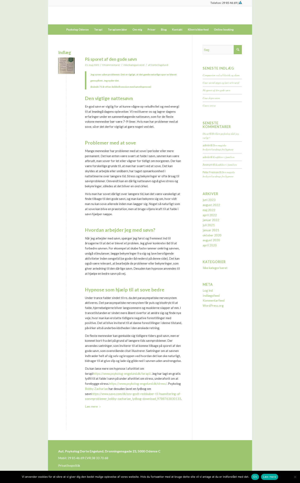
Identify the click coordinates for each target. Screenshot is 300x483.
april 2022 (210, 215)
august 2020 (211, 240)
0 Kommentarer (111, 64)
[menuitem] (77, 29)
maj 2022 (209, 210)
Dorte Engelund (159, 64)
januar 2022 (211, 220)
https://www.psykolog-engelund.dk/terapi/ (122, 373)
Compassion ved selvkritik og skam (221, 75)
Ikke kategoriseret (134, 64)
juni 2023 (209, 200)
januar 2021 (211, 230)
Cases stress (209, 105)
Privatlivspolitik (69, 465)
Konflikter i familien (223, 157)
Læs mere (91, 406)
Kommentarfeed (213, 300)
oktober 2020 (212, 235)
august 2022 (211, 205)
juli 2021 (209, 225)
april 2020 (210, 245)
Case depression (211, 98)
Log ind (208, 290)
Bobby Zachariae (96, 388)
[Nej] (295, 477)
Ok (255, 476)
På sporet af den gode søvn (111, 59)
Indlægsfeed (211, 295)
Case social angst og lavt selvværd (221, 82)
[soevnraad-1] (66, 65)
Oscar (206, 133)
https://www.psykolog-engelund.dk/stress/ (138, 383)
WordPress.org (213, 305)
